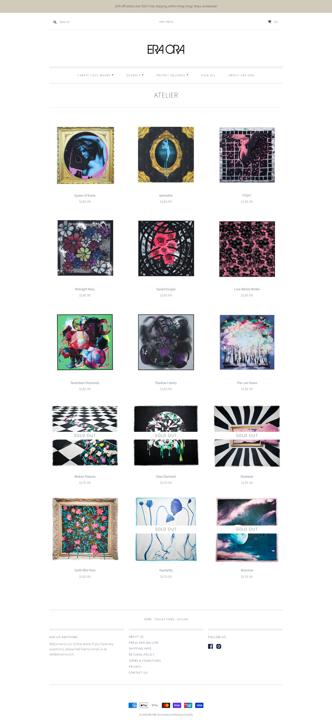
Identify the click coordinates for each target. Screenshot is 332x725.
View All (208, 75)
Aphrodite (166, 195)
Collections (165, 619)
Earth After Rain (85, 570)
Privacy (135, 667)
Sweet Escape (165, 289)
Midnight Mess (85, 289)
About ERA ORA (241, 75)
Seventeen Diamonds (84, 383)
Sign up (169, 21)
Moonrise (247, 570)
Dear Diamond (166, 476)
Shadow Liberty (166, 383)
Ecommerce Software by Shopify (175, 715)
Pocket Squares (171, 75)
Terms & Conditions (145, 661)
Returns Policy (142, 655)
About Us (136, 637)
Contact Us (138, 673)
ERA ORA (152, 715)
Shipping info (140, 649)
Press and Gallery (144, 643)
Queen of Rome (85, 195)
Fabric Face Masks (95, 75)
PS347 (247, 195)
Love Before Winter (247, 289)
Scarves (134, 75)
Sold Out (85, 436)
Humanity (166, 570)
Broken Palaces (85, 476)
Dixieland (247, 476)
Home (148, 619)
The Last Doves (247, 383)
